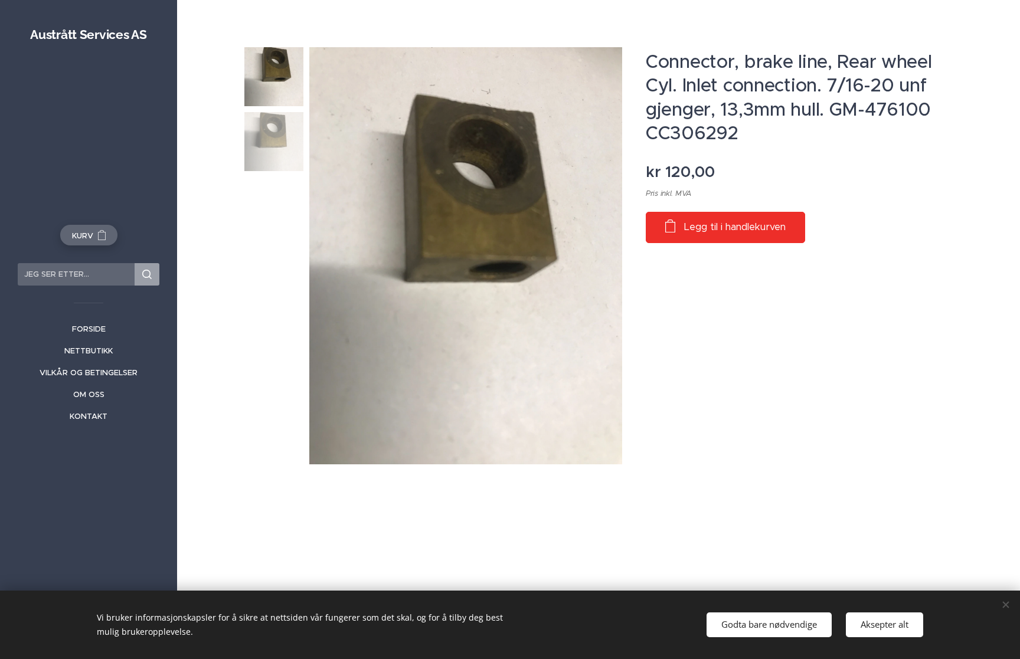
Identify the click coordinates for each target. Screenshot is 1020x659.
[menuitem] (89, 329)
